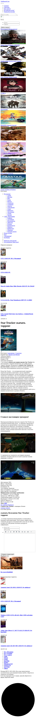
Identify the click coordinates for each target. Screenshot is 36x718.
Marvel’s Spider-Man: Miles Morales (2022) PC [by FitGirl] (17, 286)
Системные (10, 219)
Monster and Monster (14, 354)
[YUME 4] (13, 91)
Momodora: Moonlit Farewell (8, 125)
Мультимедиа (11, 221)
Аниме (9, 213)
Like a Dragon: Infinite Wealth (9, 77)
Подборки (7, 237)
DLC (5, 234)
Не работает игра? (9, 10)
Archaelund (4, 141)
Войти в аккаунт (5, 27)
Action (9, 195)
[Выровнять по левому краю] (14, 532)
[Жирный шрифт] (5, 532)
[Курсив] (8, 532)
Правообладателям (9, 11)
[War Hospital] (13, 108)
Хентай (9, 215)
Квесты (9, 201)
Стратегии (10, 203)
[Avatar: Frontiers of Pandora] (13, 188)
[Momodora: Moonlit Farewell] (13, 124)
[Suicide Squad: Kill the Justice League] (13, 59)
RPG (8, 198)
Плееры (9, 224)
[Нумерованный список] (25, 532)
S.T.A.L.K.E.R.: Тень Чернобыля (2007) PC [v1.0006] (16, 300)
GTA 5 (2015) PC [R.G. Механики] (11, 258)
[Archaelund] (13, 140)
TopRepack (5, 1)
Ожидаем (6, 7)
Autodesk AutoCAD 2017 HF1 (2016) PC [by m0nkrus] (16, 646)
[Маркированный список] (22, 532)
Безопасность (11, 225)
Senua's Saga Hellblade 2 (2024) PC (10, 45)
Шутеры (9, 197)
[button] (18, 18)
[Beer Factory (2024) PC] (13, 172)
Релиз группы (8, 233)
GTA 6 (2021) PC (5, 272)
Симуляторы (11, 207)
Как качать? (7, 8)
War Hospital (4, 109)
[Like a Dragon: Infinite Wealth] (13, 75)
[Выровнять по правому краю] (19, 532)
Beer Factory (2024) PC (7, 173)
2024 (5, 503)
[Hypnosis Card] (13, 156)
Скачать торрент (5, 508)
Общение (10, 230)
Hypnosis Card (5, 157)
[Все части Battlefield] (11, 569)
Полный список (11, 231)
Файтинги (10, 210)
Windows (9, 227)
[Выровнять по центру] (16, 532)
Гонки (9, 200)
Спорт (9, 209)
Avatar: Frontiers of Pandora (8, 189)
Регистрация (4, 29)
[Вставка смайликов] (28, 532)
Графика (9, 218)
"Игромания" (8, 236)
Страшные (10, 204)
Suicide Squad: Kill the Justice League (11, 61)
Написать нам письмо (10, 240)
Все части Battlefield (7, 572)
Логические (10, 212)
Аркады (9, 206)
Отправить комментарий (7, 554)
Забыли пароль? (12, 29)
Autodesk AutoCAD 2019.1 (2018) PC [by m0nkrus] (15, 587)
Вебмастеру (10, 228)
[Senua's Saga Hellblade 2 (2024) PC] (13, 43)
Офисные (10, 222)
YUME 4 (3, 93)
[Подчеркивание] (10, 532)
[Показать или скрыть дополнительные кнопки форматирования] (31, 532)
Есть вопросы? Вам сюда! (11, 242)
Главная (6, 5)
